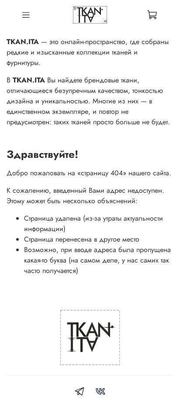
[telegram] (79, 392)
